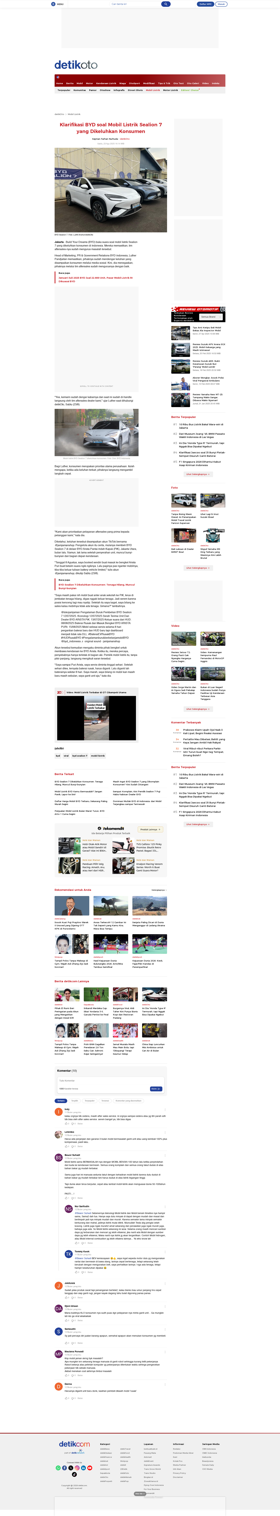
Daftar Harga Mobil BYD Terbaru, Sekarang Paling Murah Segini (81, 802)
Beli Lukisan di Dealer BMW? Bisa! (182, 550)
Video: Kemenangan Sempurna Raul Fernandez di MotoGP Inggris (212, 657)
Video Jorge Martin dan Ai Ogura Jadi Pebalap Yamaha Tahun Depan (183, 690)
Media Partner (179, 1465)
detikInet (104, 1461)
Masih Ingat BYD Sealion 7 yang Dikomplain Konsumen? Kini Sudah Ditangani (136, 783)
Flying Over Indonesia (154, 1485)
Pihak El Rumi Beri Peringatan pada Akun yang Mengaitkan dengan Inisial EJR (66, 1013)
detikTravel (125, 1449)
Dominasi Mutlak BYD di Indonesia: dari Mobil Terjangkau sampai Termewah (137, 802)
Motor (89, 83)
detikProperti (106, 1481)
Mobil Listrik (153, 90)
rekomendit (149, 1493)
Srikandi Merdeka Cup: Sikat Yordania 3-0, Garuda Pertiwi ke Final (96, 1011)
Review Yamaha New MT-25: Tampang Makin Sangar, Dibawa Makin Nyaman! (208, 397)
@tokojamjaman (70, 612)
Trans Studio (150, 1473)
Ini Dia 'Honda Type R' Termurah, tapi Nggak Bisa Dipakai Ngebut (154, 1011)
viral (66, 755)
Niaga (122, 83)
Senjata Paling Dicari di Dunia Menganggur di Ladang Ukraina (148, 924)
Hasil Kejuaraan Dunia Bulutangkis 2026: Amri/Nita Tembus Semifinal (108, 963)
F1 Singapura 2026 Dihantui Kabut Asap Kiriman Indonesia (200, 463)
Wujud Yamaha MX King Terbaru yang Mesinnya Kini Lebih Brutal (210, 553)
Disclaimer (178, 1477)
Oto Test (178, 83)
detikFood (125, 1453)
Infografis (119, 90)
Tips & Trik (164, 83)
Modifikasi (149, 83)
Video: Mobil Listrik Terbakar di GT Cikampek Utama (96, 692)
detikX (123, 1465)
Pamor (93, 90)
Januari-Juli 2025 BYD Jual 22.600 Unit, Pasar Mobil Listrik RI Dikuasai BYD (96, 279)
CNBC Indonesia (209, 1453)
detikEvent (148, 1461)
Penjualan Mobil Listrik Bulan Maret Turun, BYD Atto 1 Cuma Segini (80, 812)
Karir (175, 1457)
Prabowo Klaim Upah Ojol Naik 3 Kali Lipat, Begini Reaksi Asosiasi (203, 731)
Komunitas (80, 90)
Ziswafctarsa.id (151, 1481)
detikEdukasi (106, 1453)
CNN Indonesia (209, 1449)
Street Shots (135, 90)
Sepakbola (105, 1473)
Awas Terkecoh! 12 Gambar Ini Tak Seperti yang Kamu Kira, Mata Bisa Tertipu (109, 925)
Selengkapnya (158, 890)
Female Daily (208, 1465)
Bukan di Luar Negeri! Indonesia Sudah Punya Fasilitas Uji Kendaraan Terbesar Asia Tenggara (212, 693)
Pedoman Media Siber (183, 1453)
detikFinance (106, 1457)
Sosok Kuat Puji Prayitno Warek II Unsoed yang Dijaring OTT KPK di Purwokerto (71, 925)
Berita (69, 83)
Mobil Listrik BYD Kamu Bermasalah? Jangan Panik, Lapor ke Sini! (78, 793)
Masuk (221, 4)
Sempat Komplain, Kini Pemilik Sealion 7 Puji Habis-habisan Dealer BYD (136, 793)
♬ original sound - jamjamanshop (100, 641)
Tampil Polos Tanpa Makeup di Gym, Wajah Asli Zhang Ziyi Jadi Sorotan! (71, 963)
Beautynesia (207, 1461)
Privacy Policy (179, 1473)
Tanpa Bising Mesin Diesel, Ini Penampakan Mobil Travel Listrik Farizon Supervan (183, 518)
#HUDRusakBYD (71, 638)
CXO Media (207, 1469)
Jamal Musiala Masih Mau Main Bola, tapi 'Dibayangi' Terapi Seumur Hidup (123, 1049)
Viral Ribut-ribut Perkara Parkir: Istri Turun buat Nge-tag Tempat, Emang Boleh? (203, 752)
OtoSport (134, 83)
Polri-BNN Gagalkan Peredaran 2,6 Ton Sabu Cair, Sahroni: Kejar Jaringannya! (94, 1049)
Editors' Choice (190, 90)
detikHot (104, 1465)
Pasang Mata (150, 1453)
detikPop (124, 1481)
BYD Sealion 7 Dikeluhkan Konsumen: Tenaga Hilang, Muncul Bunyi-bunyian (97, 586)
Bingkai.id (148, 1477)
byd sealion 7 (79, 755)
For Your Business (152, 1489)
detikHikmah (126, 1477)
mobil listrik (98, 755)
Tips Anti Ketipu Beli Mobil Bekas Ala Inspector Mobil (207, 329)
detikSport (105, 1469)
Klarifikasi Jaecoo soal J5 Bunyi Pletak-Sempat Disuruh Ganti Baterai (202, 454)
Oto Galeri (193, 83)
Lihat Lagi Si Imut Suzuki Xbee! (209, 515)
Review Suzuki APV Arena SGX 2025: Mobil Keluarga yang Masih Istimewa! (209, 347)
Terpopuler (64, 90)
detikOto (59, 114)
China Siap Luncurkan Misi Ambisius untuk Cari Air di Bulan (153, 1047)
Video (205, 83)
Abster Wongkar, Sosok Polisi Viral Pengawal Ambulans (208, 379)
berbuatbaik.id (150, 1449)
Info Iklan (177, 1469)
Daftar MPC (206, 4)
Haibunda (206, 1457)
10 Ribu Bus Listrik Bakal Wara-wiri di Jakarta (201, 426)
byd (58, 755)
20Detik (123, 1469)
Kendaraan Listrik (106, 83)
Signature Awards (152, 1465)
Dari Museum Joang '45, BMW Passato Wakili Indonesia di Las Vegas (202, 435)
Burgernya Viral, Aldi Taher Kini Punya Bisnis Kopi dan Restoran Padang (125, 1013)
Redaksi (176, 1449)
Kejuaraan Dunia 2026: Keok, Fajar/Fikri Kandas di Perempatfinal (147, 963)
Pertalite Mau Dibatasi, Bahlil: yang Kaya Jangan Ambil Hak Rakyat (204, 741)
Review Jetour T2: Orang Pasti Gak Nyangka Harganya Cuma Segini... (181, 657)
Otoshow (105, 90)
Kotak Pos (177, 1461)
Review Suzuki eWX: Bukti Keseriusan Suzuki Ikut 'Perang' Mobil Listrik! (206, 364)
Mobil (80, 83)
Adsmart (148, 1457)
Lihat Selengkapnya (196, 474)
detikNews (105, 1449)
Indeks (215, 83)
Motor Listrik (170, 90)
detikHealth (125, 1457)
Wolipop (124, 1461)
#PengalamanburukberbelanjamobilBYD (105, 638)
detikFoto (124, 1473)
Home (59, 83)
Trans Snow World (152, 1469)
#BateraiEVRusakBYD (101, 634)
